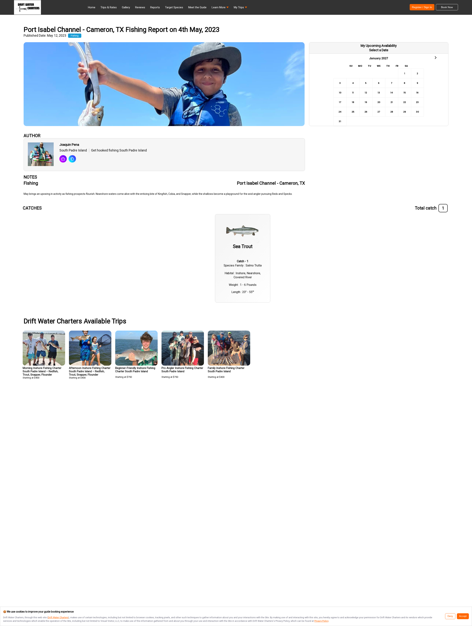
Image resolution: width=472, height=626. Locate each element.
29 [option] (404, 111)
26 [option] (366, 111)
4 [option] (353, 83)
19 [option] (366, 102)
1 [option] (404, 73)
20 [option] (378, 102)
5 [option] (366, 83)
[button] (220, 8)
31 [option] (340, 121)
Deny (450, 616)
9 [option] (417, 83)
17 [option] (340, 102)
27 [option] (378, 111)
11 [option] (353, 92)
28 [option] (391, 111)
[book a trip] (63, 159)
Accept (463, 616)
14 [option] (391, 92)
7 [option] (391, 83)
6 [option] (378, 83)
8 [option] (404, 83)
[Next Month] (435, 57)
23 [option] (417, 102)
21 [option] (392, 102)
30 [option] (417, 111)
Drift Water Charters (58, 617)
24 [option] (340, 111)
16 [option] (417, 92)
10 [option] (340, 92)
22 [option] (404, 102)
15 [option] (404, 92)
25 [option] (353, 111)
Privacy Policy (321, 621)
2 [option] (417, 73)
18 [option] (353, 102)
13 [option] (379, 92)
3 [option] (340, 83)
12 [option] (366, 92)
